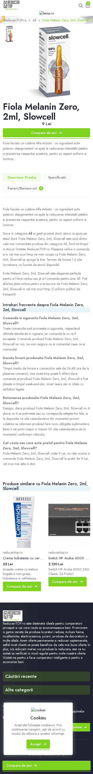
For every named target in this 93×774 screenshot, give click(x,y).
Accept (35, 744)
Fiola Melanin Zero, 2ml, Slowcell (65, 20)
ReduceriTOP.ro (15, 20)
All (34, 20)
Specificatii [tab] (57, 177)
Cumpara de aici (44, 132)
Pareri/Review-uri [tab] (25, 188)
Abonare (76, 727)
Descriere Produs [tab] (22, 177)
